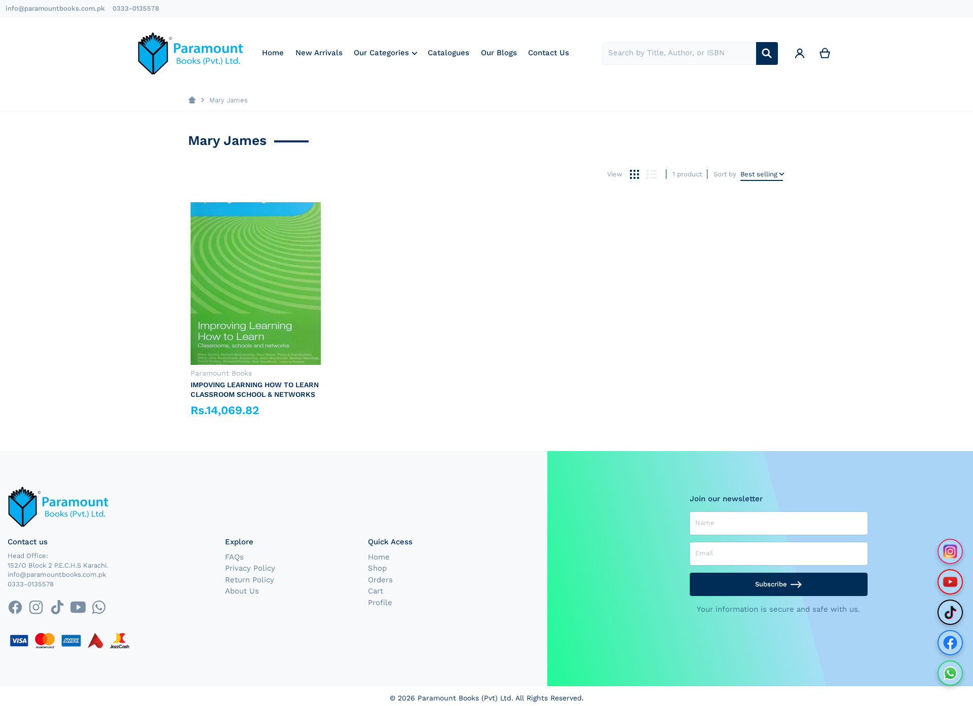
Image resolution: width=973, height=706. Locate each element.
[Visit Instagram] (950, 551)
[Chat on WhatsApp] (950, 673)
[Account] (799, 53)
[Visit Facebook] (950, 642)
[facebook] (15, 607)
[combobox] (679, 53)
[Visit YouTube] (950, 581)
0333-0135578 (136, 8)
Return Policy (249, 579)
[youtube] (77, 607)
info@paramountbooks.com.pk (55, 8)
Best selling (758, 174)
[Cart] (825, 53)
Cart (375, 591)
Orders (380, 579)
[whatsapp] (98, 607)
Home (379, 557)
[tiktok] (57, 607)
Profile (380, 602)
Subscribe (771, 584)
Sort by (725, 174)
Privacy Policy (250, 568)
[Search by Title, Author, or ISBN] (767, 53)
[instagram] (36, 607)
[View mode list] (651, 174)
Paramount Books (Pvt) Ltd (464, 698)
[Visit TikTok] (950, 612)
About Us (242, 591)
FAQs (234, 557)
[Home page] (192, 100)
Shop (377, 568)
